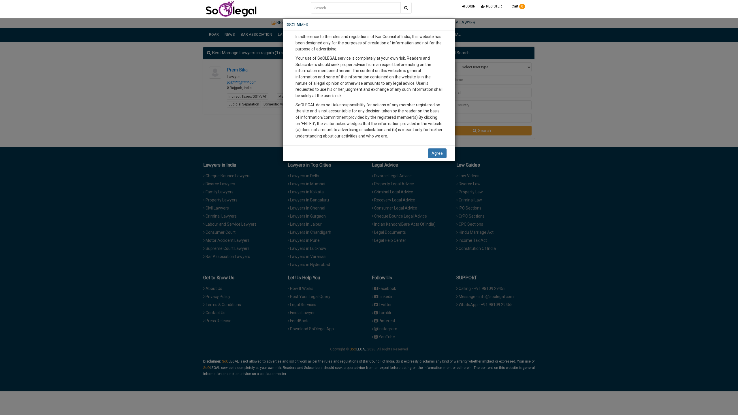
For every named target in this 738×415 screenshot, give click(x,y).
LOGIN (470, 6)
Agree (437, 153)
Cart (517, 6)
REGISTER (493, 6)
